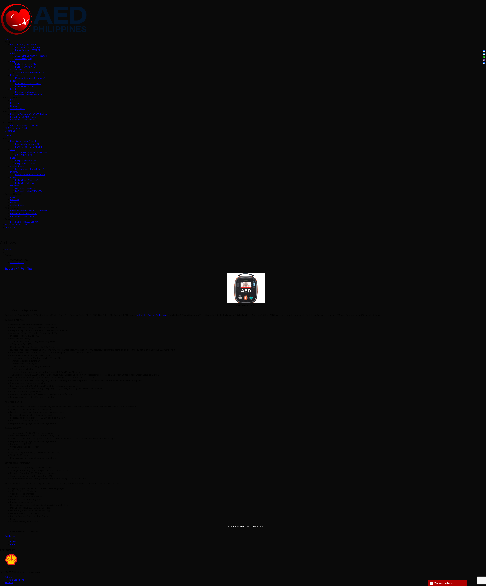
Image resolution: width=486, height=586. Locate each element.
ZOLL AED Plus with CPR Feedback (31, 55)
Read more (10, 536)
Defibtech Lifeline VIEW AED (28, 94)
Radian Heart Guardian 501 (28, 83)
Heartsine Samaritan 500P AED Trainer (28, 114)
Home (8, 39)
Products (14, 544)
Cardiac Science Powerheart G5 (29, 72)
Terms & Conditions (14, 579)
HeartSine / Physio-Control (23, 44)
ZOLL (12, 53)
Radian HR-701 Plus (24, 86)
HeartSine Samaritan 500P (27, 47)
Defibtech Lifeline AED (25, 92)
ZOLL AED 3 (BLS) (23, 58)
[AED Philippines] (43, 34)
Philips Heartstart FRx (25, 64)
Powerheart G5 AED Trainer (23, 117)
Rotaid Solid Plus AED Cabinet (24, 125)
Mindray (14, 75)
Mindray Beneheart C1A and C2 (30, 78)
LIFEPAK (14, 105)
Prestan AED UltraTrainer (22, 119)
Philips (13, 61)
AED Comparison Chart (16, 128)
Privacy (8, 577)
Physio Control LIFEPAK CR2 (28, 50)
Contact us (10, 130)
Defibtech (14, 89)
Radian (13, 80)
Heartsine (14, 103)
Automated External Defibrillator (152, 315)
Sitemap (9, 582)
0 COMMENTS (17, 262)
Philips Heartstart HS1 (25, 66)
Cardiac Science (17, 69)
